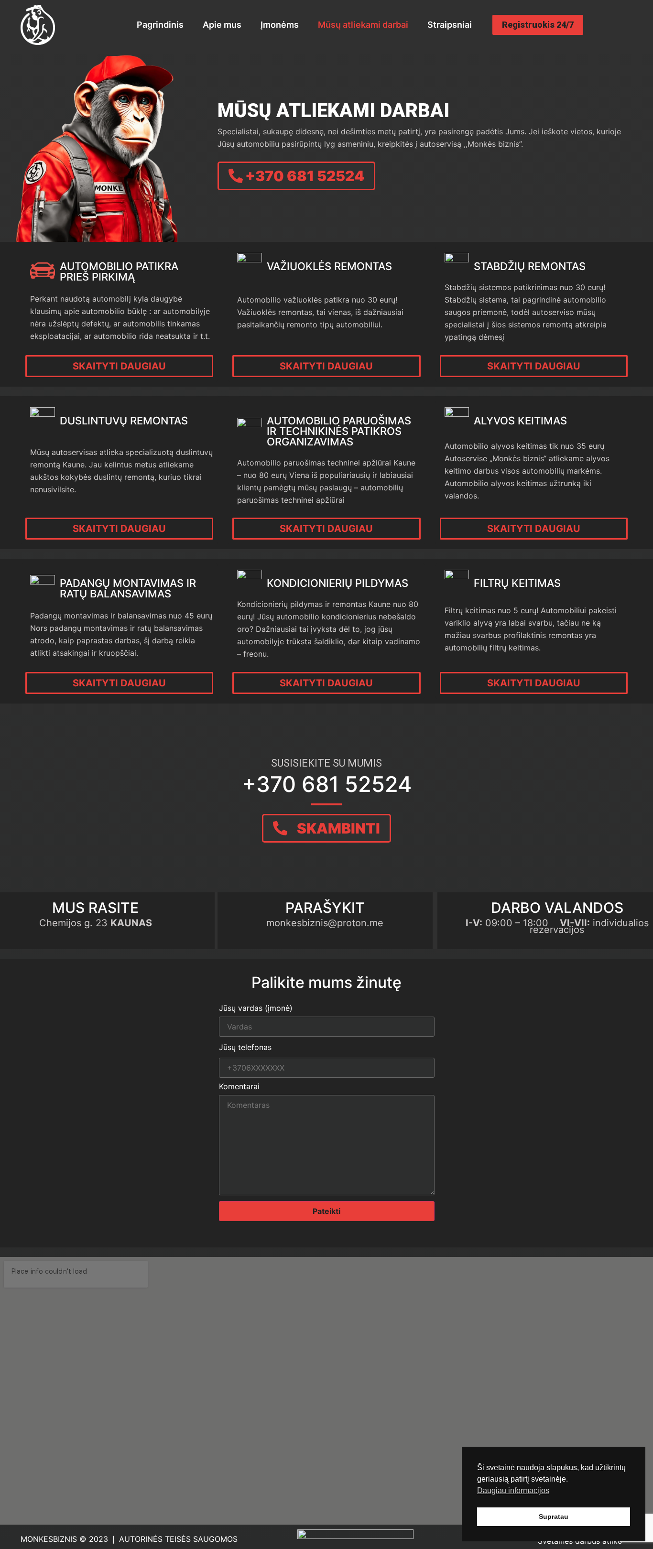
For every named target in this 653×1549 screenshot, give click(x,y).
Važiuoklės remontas (329, 266)
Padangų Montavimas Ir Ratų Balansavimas (128, 588)
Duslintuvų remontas (124, 420)
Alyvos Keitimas (520, 420)
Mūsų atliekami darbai (363, 25)
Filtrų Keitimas (517, 583)
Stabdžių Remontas (530, 266)
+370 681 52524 (327, 784)
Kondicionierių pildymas (337, 583)
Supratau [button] (553, 1516)
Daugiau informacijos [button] (513, 1490)
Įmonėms (280, 25)
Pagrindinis (160, 25)
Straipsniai (449, 25)
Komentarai (239, 1087)
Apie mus (222, 25)
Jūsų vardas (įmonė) (256, 1008)
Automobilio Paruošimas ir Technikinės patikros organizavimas (339, 431)
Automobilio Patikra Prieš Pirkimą (119, 271)
